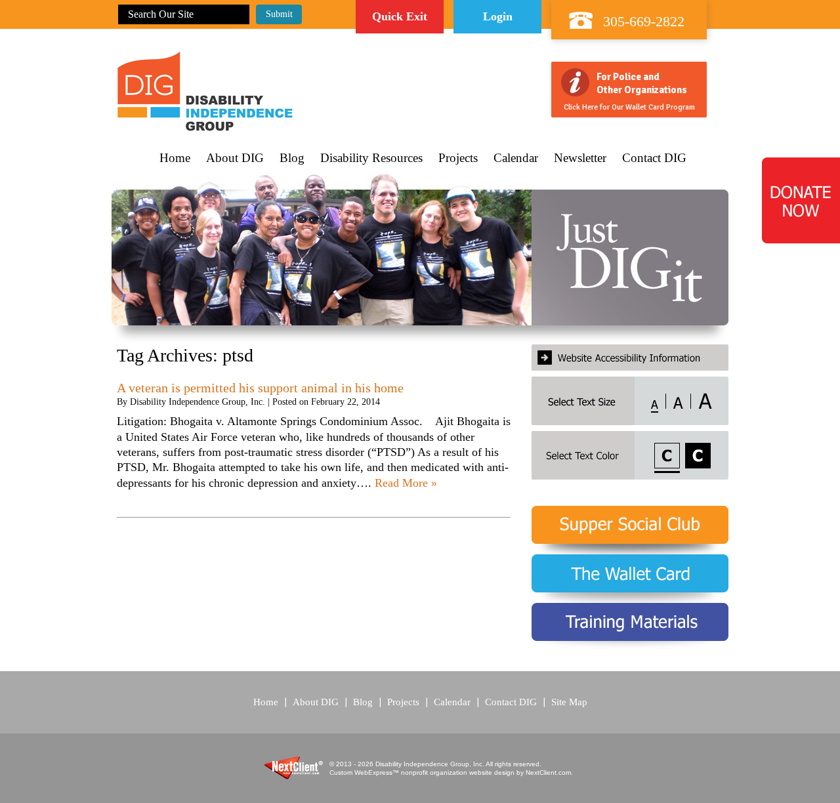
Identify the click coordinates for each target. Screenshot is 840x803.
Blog (292, 158)
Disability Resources (371, 158)
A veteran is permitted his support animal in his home (260, 388)
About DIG (235, 158)
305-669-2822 (643, 21)
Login (498, 16)
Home (174, 158)
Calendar (516, 158)
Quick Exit (399, 16)
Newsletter (580, 158)
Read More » (406, 482)
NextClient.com (548, 772)
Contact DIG (654, 158)
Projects (458, 158)
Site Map (569, 702)
